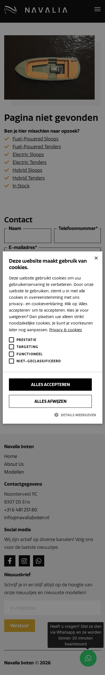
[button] (52, 414)
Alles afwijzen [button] (50, 401)
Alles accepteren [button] (50, 384)
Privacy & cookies (65, 329)
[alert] (52, 337)
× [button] (96, 257)
